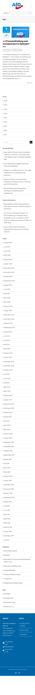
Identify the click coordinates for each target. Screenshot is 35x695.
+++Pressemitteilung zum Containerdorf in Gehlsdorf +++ (16, 44)
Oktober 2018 (8, 493)
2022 (5, 118)
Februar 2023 (8, 395)
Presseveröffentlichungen (12, 574)
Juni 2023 (7, 378)
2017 (5, 135)
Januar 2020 (8, 438)
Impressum (23, 634)
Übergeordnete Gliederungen (13, 583)
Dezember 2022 (9, 404)
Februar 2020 (8, 434)
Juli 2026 (7, 247)
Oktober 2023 (8, 370)
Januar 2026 (8, 264)
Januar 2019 (8, 480)
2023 (5, 113)
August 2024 (8, 332)
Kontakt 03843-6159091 (25, 624)
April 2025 (7, 298)
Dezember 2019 (9, 442)
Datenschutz (24, 630)
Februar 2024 (8, 353)
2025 (5, 105)
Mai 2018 (6, 514)
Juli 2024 (7, 336)
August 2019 (8, 459)
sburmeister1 (7, 49)
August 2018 (8, 502)
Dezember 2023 (9, 361)
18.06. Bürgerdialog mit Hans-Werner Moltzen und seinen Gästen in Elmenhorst (17, 206)
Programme (7, 578)
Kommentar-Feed (9, 602)
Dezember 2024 (9, 315)
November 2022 (9, 408)
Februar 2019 (8, 476)
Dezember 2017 (9, 536)
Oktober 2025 (8, 276)
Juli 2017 (6, 540)
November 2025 (9, 272)
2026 (5, 100)
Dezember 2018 (9, 484)
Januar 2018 (8, 531)
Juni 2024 (7, 340)
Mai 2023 (7, 383)
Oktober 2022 (8, 412)
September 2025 (9, 281)
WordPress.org (8, 606)
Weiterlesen (29, 82)
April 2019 (7, 468)
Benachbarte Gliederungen (12, 566)
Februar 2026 (8, 259)
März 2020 (7, 429)
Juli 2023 (7, 374)
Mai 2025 (7, 293)
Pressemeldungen (7, 50)
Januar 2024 (8, 357)
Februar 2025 (8, 306)
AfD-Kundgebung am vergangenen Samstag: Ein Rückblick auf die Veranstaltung (15, 190)
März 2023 (7, 391)
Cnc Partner (7, 213)
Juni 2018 (7, 510)
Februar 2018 (8, 527)
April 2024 (7, 349)
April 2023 (7, 387)
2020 (5, 122)
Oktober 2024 (8, 323)
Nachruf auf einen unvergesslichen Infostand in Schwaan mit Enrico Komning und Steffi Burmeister (17, 181)
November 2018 (9, 489)
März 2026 (7, 255)
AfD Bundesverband (10, 551)
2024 (5, 109)
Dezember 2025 (9, 268)
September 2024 (9, 327)
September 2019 (9, 455)
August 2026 (8, 242)
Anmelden (7, 594)
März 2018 (7, 523)
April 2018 (7, 519)
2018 (5, 130)
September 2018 (9, 497)
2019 (5, 126)
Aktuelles (20, 49)
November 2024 (9, 319)
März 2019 (7, 472)
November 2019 (9, 446)
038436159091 (9, 647)
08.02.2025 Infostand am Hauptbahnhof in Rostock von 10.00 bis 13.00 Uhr (16, 229)
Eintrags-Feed (8, 598)
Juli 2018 (6, 506)
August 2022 (8, 417)
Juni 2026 (7, 251)
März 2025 (7, 302)
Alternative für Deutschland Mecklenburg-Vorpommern (17, 560)
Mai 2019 (6, 463)
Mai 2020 (7, 421)
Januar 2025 (8, 310)
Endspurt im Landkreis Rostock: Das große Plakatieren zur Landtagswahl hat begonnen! (17, 172)
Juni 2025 (7, 289)
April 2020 (7, 425)
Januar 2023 (8, 400)
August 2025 (8, 285)
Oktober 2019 (8, 451)
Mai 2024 (7, 344)
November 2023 (9, 366)
